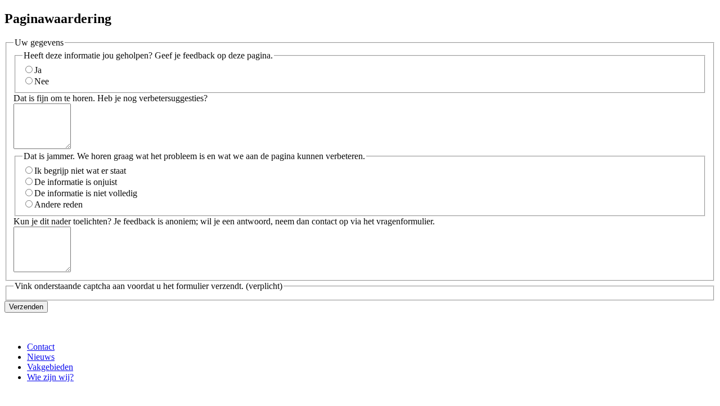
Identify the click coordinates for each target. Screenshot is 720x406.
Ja (38, 70)
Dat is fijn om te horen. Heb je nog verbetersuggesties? (111, 98)
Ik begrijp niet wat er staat (80, 170)
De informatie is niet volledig (85, 193)
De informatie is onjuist (75, 182)
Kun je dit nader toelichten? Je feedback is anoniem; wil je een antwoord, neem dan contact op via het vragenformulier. (224, 221)
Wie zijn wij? (50, 377)
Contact (41, 346)
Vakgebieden (50, 367)
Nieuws (41, 357)
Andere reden (58, 204)
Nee (41, 81)
